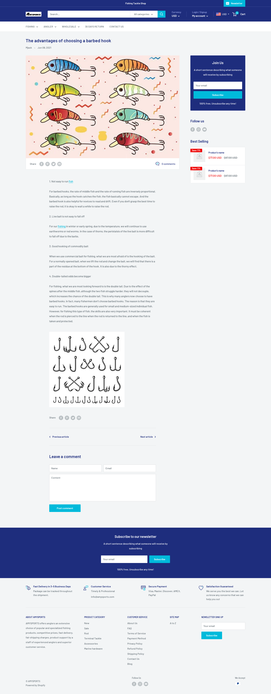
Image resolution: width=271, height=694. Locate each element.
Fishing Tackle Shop (135, 3)
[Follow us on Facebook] (192, 129)
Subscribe (217, 94)
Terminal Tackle (92, 638)
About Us (132, 623)
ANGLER (48, 26)
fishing (62, 226)
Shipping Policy (135, 653)
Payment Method (136, 638)
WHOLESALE (69, 26)
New (86, 623)
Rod (86, 633)
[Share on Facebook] (41, 163)
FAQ (129, 628)
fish (71, 181)
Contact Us (133, 658)
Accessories (91, 643)
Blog (129, 663)
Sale (86, 628)
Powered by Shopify (35, 685)
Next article (146, 436)
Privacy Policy (134, 643)
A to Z (173, 623)
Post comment (65, 508)
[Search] (161, 14)
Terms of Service (136, 633)
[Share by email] (59, 163)
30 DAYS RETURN (94, 26)
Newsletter (236, 3)
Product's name (216, 152)
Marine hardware (93, 648)
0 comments (168, 163)
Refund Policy (135, 648)
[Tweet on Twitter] (53, 163)
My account (199, 15)
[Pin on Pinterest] (47, 163)
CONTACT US (116, 26)
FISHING (30, 26)
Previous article (60, 436)
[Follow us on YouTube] (204, 129)
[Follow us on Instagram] (198, 129)
